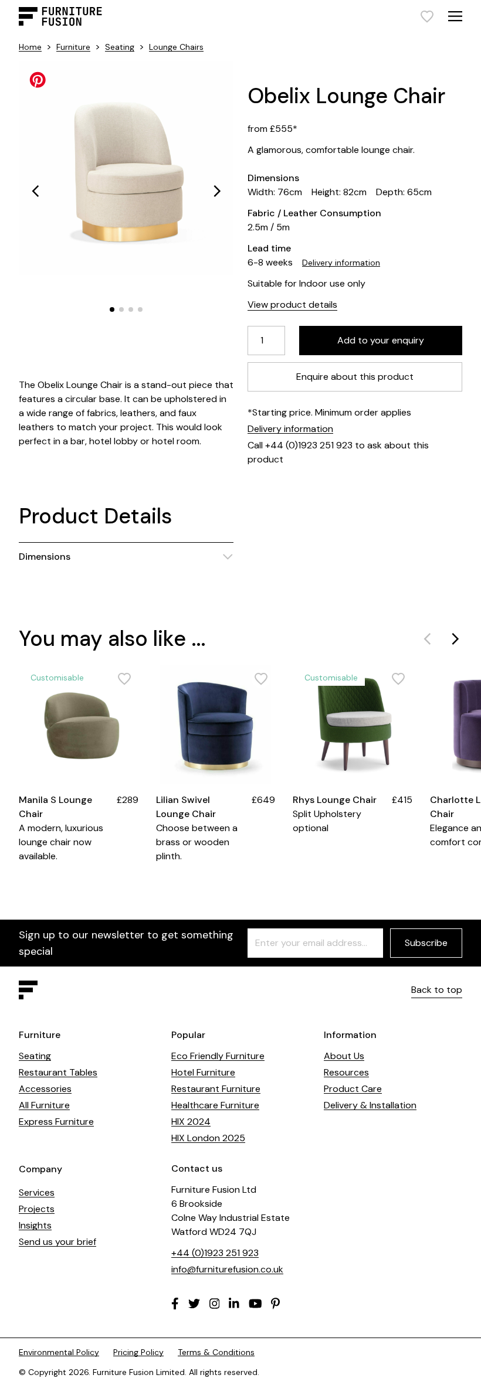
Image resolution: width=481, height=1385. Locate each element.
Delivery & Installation (370, 1105)
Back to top (436, 990)
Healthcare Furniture (215, 1105)
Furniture (73, 47)
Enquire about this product (355, 376)
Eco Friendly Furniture (218, 1056)
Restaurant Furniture (215, 1089)
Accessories (45, 1089)
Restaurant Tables (58, 1072)
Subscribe (426, 943)
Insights (35, 1225)
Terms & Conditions (216, 1352)
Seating (119, 47)
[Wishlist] (427, 16)
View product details (292, 304)
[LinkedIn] (234, 1303)
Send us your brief (57, 1242)
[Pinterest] (275, 1303)
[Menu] (455, 16)
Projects (37, 1209)
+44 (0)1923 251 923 (215, 1253)
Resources (346, 1072)
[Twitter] (194, 1303)
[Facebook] (175, 1303)
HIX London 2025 (208, 1138)
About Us (344, 1056)
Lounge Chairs (176, 47)
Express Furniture (56, 1121)
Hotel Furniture (203, 1072)
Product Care (353, 1089)
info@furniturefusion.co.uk (227, 1269)
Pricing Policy (138, 1352)
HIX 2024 (191, 1121)
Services (37, 1192)
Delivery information (341, 262)
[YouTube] (255, 1303)
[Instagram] (214, 1303)
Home (30, 47)
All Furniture (44, 1105)
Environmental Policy (59, 1352)
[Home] (60, 16)
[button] (35, 191)
